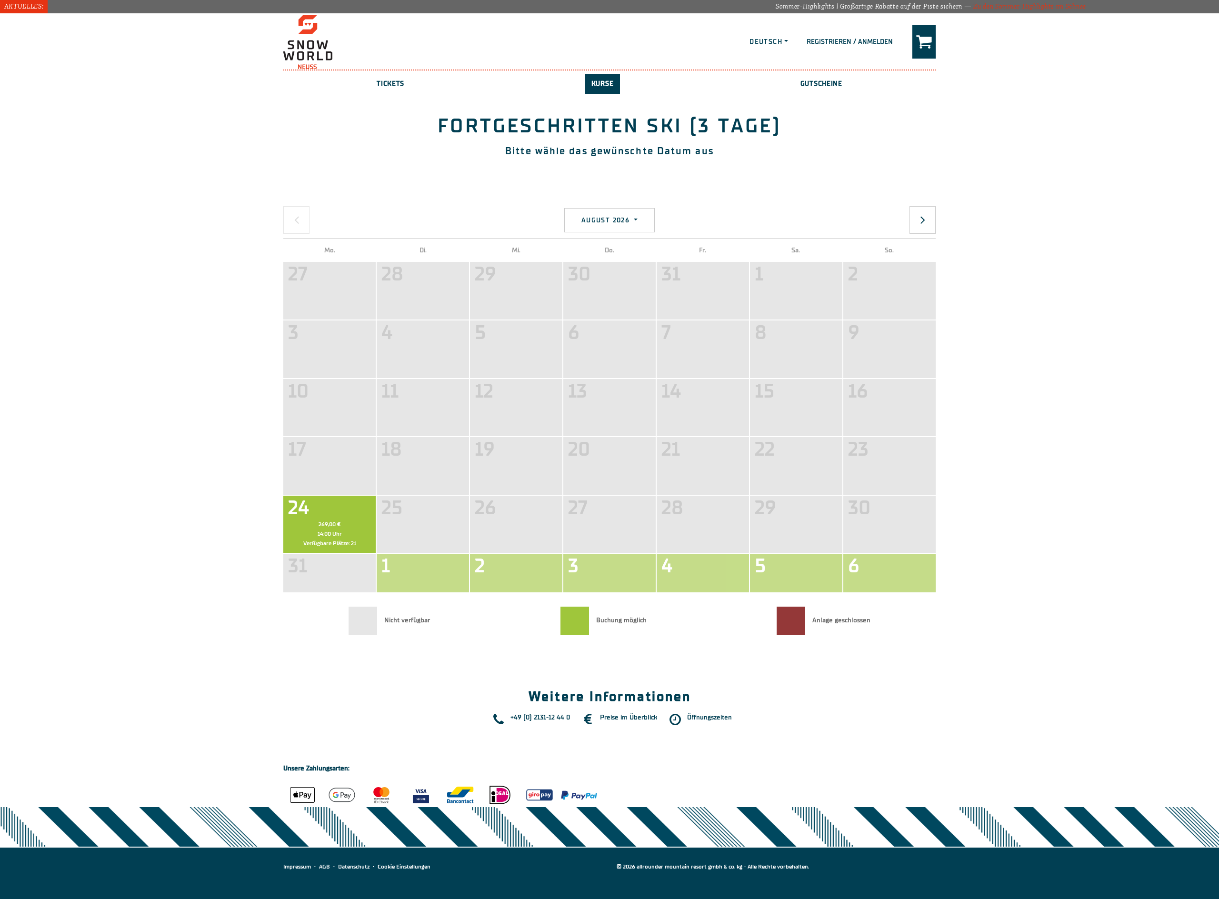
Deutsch (765, 42)
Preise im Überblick (628, 717)
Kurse (602, 84)
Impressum (297, 866)
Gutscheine (821, 84)
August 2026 (606, 220)
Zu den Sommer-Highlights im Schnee (1001, 6)
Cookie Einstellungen (404, 866)
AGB (324, 866)
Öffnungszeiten (709, 717)
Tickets (390, 84)
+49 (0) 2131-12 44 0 (540, 717)
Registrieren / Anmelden (850, 42)
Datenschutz (354, 866)
